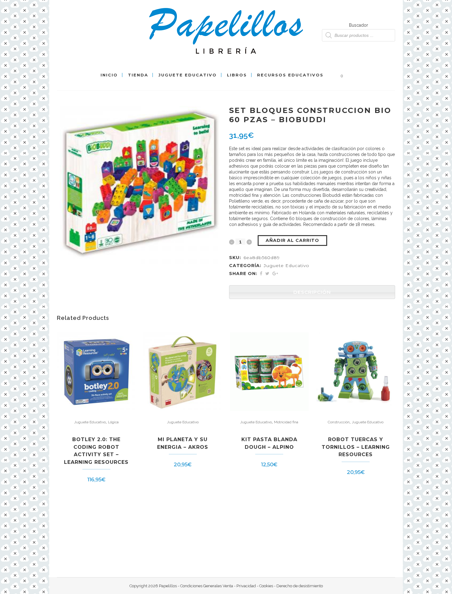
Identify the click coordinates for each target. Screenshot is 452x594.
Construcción (339, 422)
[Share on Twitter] (267, 273)
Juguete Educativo (286, 265)
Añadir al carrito (292, 240)
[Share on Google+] (275, 273)
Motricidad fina (286, 422)
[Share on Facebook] (261, 273)
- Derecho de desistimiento (298, 586)
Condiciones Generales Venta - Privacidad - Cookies (226, 586)
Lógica (113, 422)
